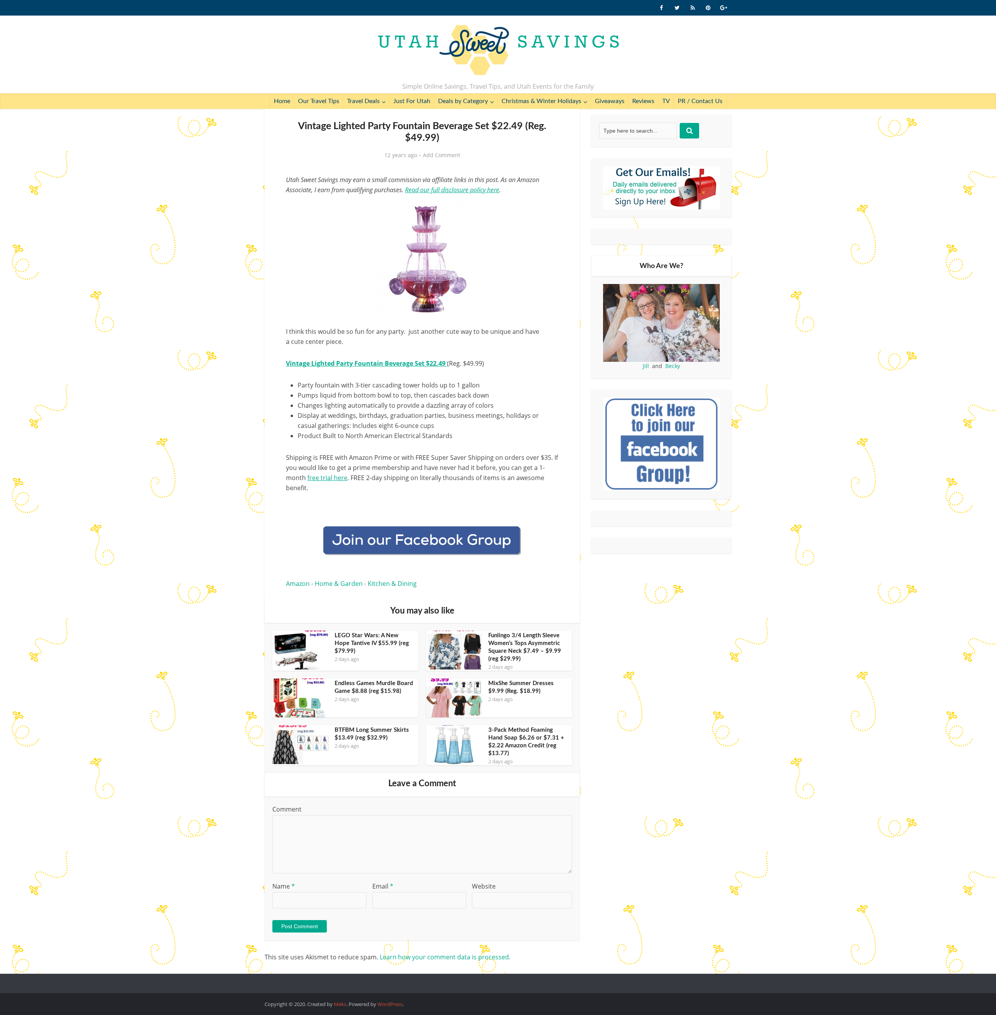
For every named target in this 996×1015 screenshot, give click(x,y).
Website (484, 886)
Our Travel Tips (318, 101)
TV (666, 101)
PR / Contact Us (700, 101)
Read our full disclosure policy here (452, 190)
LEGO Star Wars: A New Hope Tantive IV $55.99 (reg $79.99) (372, 643)
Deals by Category (463, 101)
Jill (646, 366)
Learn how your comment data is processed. (445, 957)
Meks (340, 1004)
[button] (547, 209)
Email (382, 886)
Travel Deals (363, 101)
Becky (672, 366)
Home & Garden (339, 583)
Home (282, 101)
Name (283, 886)
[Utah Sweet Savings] (498, 50)
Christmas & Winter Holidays (541, 101)
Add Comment (441, 155)
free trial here (327, 477)
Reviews (643, 101)
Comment (287, 809)
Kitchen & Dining (392, 583)
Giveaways (609, 101)
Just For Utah (411, 101)
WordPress (390, 1004)
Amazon (298, 583)
